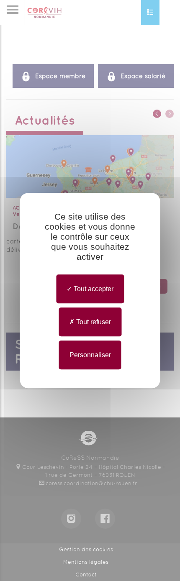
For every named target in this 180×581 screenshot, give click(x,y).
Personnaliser (90, 354)
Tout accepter (92, 288)
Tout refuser (93, 321)
